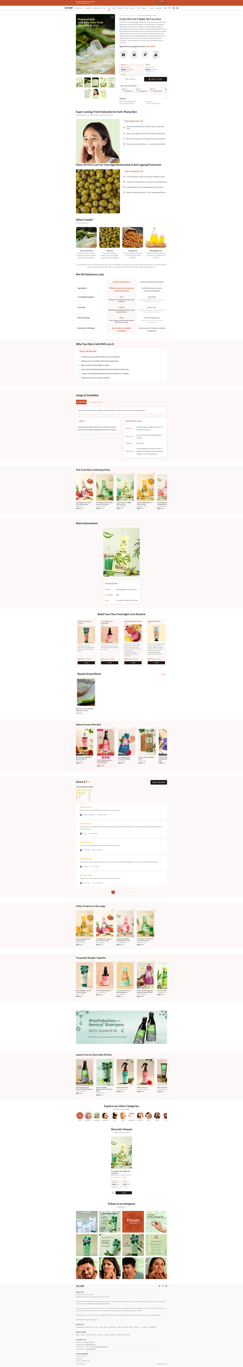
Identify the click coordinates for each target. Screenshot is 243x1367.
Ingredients (152, 1327)
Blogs (106, 1334)
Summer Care (89, 1327)
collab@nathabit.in (90, 1344)
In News (119, 1334)
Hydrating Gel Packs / (132, 15)
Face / (125, 15)
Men (131, 1327)
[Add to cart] (92, 474)
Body (105, 1327)
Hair (96, 1327)
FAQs (77, 1334)
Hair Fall (125, 1327)
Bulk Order (126, 1334)
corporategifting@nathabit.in (99, 1346)
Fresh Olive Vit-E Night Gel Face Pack (147, 15)
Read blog (79, 713)
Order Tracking (90, 1334)
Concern (144, 1327)
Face (101, 1327)
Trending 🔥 (79, 1327)
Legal (82, 1334)
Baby (119, 1327)
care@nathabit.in (91, 1349)
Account (100, 1334)
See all (163, 674)
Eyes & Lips (112, 1327)
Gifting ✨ (137, 1327)
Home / (121, 15)
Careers (112, 1334)
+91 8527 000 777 (88, 1342)
